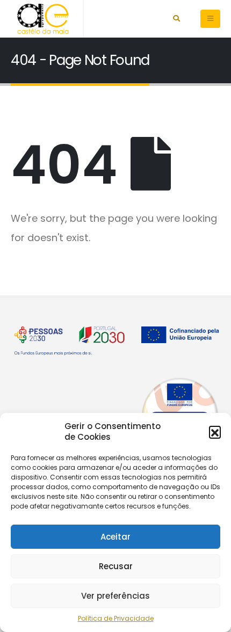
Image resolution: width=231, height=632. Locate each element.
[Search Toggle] (176, 18)
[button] (215, 431)
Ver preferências (115, 595)
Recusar (116, 566)
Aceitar (115, 536)
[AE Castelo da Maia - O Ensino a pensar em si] (43, 19)
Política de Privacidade (116, 618)
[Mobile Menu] (210, 19)
